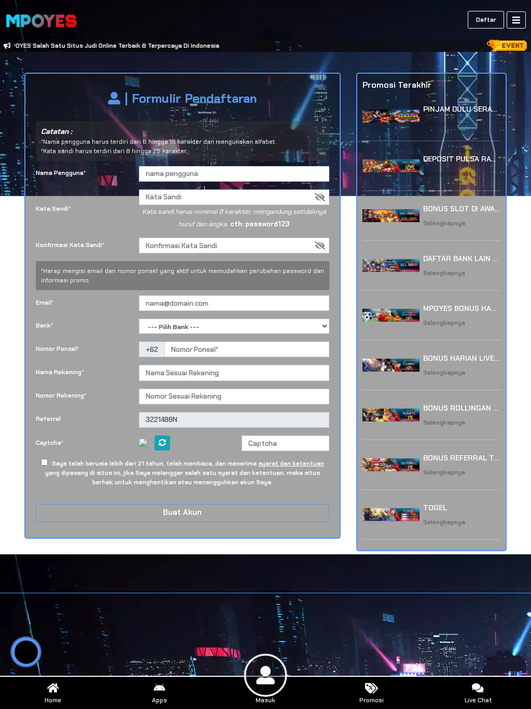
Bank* (44, 325)
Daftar (486, 20)
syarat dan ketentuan (291, 463)
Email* (44, 302)
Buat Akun (182, 512)
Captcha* (49, 443)
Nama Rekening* (59, 372)
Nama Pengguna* (61, 173)
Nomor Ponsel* (57, 349)
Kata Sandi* (53, 208)
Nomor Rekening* (61, 395)
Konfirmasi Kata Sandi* (70, 245)
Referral (48, 419)
